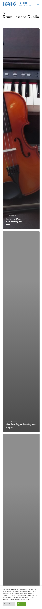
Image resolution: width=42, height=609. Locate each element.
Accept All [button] (21, 604)
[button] (38, 4)
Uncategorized (11, 215)
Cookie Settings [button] (9, 604)
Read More (28, 593)
